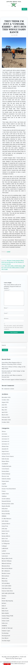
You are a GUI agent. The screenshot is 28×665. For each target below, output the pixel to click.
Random (4, 596)
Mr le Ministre (6, 571)
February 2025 (6, 417)
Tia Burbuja (5, 633)
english (4, 483)
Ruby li (4, 606)
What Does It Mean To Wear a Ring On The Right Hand (13, 367)
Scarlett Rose (5, 618)
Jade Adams (5, 521)
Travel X (8, 658)
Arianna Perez (6, 454)
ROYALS (4, 603)
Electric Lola (5, 476)
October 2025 (5, 400)
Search (4, 345)
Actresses (4, 434)
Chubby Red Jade (6, 466)
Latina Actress (6, 553)
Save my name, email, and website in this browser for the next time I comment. (13, 327)
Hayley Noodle (6, 506)
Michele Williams (7, 561)
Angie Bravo (5, 451)
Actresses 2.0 (5, 436)
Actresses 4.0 (5, 441)
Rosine (3, 598)
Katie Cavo (5, 538)
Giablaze (4, 496)
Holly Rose (5, 508)
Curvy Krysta (5, 468)
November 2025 (6, 397)
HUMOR (4, 516)
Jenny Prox (5, 526)
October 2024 (5, 422)
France (4, 491)
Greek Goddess (6, 498)
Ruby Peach (5, 610)
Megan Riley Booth (7, 558)
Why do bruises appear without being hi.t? (14, 379)
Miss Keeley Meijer (7, 568)
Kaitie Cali (5, 533)
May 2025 (4, 410)
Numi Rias (4, 581)
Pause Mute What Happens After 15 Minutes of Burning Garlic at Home (12, 363)
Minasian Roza (6, 566)
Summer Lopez (6, 630)
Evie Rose (4, 486)
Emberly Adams (6, 478)
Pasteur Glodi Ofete (7, 591)
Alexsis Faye (5, 446)
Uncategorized (6, 635)
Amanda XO (5, 449)
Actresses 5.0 (5, 444)
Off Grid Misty (6, 583)
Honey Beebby (6, 513)
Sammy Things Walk (7, 615)
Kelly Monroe (5, 541)
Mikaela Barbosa (6, 563)
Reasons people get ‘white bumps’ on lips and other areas (13, 371)
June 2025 (4, 407)
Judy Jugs (4, 528)
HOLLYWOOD (5, 511)
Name (6, 308)
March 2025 (5, 414)
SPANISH (4, 625)
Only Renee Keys (6, 588)
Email (6, 313)
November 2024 (6, 419)
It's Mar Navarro (6, 518)
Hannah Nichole (6, 501)
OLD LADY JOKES (6, 586)
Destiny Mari (5, 471)
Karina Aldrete (6, 536)
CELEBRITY (5, 464)
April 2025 (5, 412)
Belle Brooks (5, 459)
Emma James (5, 481)
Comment (7, 290)
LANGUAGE (5, 548)
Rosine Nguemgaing (7, 600)
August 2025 (5, 402)
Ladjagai (4, 546)
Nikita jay (4, 578)
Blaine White (5, 461)
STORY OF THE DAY (7, 628)
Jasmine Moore (6, 523)
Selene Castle (5, 620)
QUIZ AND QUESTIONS (8, 593)
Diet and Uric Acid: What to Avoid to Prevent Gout (12, 376)
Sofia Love (5, 623)
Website (6, 318)
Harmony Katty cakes (8, 503)
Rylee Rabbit (5, 613)
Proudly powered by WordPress (10, 656)
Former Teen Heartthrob (9, 488)
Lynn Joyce (5, 556)
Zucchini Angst (6, 640)
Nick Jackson (5, 576)
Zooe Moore (5, 638)
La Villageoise (6, 543)
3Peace (4, 431)
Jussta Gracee (5, 531)
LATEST (8, 251)
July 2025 (4, 405)
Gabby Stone (5, 493)
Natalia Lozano (6, 573)
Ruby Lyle (4, 608)
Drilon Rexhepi (6, 474)
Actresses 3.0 (5, 439)
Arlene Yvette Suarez (8, 456)
